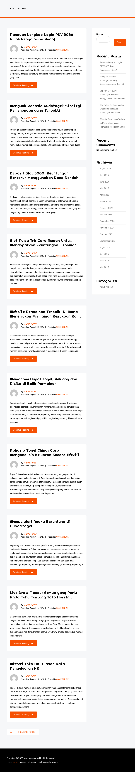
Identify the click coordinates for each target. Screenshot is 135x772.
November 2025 (107, 228)
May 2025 (104, 267)
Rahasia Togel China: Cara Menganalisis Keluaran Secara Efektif (44, 452)
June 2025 (104, 260)
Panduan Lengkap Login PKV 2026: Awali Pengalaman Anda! (42, 36)
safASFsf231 (31, 47)
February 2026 (106, 208)
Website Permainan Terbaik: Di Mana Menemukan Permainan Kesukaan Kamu (46, 313)
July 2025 (104, 254)
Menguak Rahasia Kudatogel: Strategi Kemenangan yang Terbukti (45, 108)
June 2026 (104, 182)
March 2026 (105, 201)
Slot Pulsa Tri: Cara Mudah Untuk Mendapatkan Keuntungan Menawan (43, 242)
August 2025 (105, 247)
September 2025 (107, 241)
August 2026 (105, 168)
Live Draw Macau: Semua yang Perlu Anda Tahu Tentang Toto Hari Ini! (43, 594)
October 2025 (106, 234)
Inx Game (16, 762)
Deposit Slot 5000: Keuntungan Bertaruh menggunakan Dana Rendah (44, 175)
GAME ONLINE (62, 50)
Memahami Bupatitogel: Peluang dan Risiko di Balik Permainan (43, 381)
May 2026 (104, 188)
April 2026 (104, 195)
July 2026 (104, 175)
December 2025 (107, 221)
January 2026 (106, 214)
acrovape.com (16, 8)
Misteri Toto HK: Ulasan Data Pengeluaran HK (37, 666)
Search (99, 34)
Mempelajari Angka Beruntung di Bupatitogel (40, 523)
